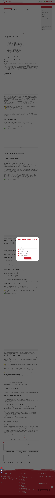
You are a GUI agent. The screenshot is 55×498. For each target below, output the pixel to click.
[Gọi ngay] (1, 468)
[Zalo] (1, 470)
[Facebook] (1, 472)
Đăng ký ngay (27, 258)
